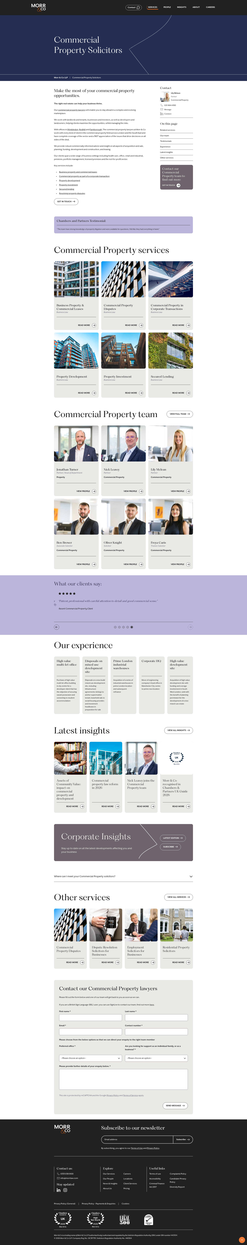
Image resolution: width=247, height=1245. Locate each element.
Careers (127, 1174)
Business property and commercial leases (78, 172)
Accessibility (155, 1179)
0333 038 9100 (66, 1174)
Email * (62, 1026)
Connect (167, 114)
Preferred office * (67, 1046)
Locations (127, 1179)
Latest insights (166, 152)
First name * (65, 1011)
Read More (84, 325)
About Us (107, 1188)
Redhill (82, 130)
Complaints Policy (178, 1174)
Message (167, 110)
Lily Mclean (175, 93)
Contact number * (133, 1026)
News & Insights (110, 1184)
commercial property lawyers (71, 110)
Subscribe (181, 1139)
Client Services (130, 1184)
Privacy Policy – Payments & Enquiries (98, 1204)
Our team (164, 136)
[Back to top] (242, 1240)
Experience (165, 147)
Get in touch (64, 202)
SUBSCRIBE (168, 847)
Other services (166, 158)
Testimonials (165, 141)
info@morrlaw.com (69, 1178)
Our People (108, 1179)
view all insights (176, 730)
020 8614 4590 (170, 105)
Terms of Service (130, 1095)
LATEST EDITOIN (171, 838)
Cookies (125, 1204)
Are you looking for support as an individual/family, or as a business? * (153, 1048)
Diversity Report (177, 1187)
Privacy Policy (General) (65, 1204)
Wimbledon (72, 130)
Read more (72, 806)
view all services (176, 897)
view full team (178, 414)
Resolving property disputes (72, 193)
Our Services (109, 1174)
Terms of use (155, 1174)
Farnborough (96, 130)
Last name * (130, 1011)
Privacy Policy (113, 1095)
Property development (69, 181)
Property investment (68, 185)
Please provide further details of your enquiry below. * (85, 1066)
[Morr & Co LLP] (38, 7)
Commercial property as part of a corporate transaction (84, 176)
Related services (167, 130)
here (152, 1005)
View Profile (83, 491)
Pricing (126, 1188)
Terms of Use (137, 1148)
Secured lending (66, 189)
